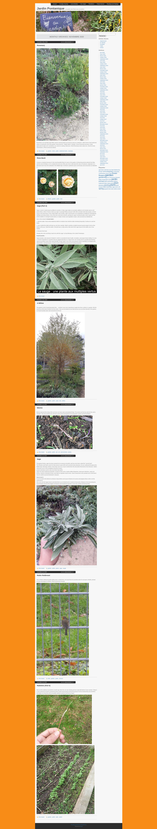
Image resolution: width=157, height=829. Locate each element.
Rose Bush (41, 158)
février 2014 (103, 148)
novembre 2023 (104, 70)
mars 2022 (102, 83)
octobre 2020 (103, 98)
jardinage (101, 181)
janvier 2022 (103, 85)
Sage (39, 459)
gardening (103, 177)
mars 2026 (102, 54)
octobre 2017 (103, 119)
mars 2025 (102, 62)
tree (60, 400)
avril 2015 (102, 137)
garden (49, 151)
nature (108, 183)
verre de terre (64, 452)
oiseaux (61, 678)
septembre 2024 (104, 65)
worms (69, 452)
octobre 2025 (103, 57)
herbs (53, 151)
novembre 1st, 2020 (42, 404)
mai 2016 (102, 125)
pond (117, 185)
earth (110, 173)
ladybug (115, 181)
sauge (64, 568)
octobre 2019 (103, 106)
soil (57, 452)
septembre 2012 (104, 163)
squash (106, 189)
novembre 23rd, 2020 (42, 42)
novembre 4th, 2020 (42, 154)
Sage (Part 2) (42, 206)
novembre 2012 (104, 160)
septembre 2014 (104, 143)
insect (109, 179)
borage (100, 171)
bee (112, 170)
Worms (40, 408)
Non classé (41, 151)
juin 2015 (102, 135)
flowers (49, 198)
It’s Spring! (102, 42)
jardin (57, 151)
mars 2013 (102, 156)
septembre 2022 (104, 80)
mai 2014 (102, 145)
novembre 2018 (104, 114)
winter (115, 189)
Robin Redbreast (43, 575)
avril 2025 (102, 60)
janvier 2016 (103, 132)
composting (116, 171)
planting (107, 185)
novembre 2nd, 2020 (42, 202)
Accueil (55, 4)
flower (114, 173)
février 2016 (103, 130)
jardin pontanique (108, 181)
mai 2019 (102, 109)
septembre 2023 (104, 73)
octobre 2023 (103, 72)
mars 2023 (102, 75)
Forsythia (102, 44)
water (112, 189)
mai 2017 (102, 121)
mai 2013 (102, 155)
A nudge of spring (63, 4)
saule (57, 400)
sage (61, 568)
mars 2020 (102, 101)
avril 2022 (102, 82)
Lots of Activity (74, 4)
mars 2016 (102, 129)
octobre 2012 (103, 161)
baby (110, 169)
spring (101, 189)
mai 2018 (102, 117)
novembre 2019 (104, 104)
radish (60, 817)
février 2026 (103, 55)
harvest (118, 177)
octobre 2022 (103, 78)
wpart (81, 826)
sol (59, 452)
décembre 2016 (104, 124)
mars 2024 (102, 67)
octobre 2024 (103, 64)
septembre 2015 (104, 134)
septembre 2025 (104, 59)
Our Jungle (83, 4)
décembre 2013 (104, 150)
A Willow (40, 303)
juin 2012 (102, 165)
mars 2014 (102, 147)
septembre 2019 (104, 108)
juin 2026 (102, 52)
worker (119, 189)
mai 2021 (102, 91)
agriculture (101, 170)
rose (61, 198)
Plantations (91, 4)
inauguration (105, 179)
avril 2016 (102, 127)
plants (57, 568)
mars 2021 (102, 95)
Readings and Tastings (112, 4)
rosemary (70, 151)
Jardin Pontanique (51, 8)
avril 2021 (102, 93)
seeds (116, 187)
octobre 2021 (103, 88)
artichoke (106, 170)
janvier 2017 (103, 122)
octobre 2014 (103, 142)
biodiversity (117, 170)
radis (57, 817)
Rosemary (41, 45)
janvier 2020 (103, 103)
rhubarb (101, 187)
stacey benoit (68, 42)
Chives (101, 47)
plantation (101, 185)
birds (49, 678)
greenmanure (113, 177)
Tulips (101, 46)
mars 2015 (102, 139)
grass (108, 177)
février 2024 (103, 68)
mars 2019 (102, 112)
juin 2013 (102, 153)
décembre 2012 (104, 158)
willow (63, 400)
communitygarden (107, 171)
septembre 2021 (104, 90)
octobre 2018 (103, 116)
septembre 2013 (104, 152)
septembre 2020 (104, 99)
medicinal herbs (63, 151)
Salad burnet (103, 41)
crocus (107, 173)
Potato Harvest (100, 4)
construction (102, 173)
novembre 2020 (104, 96)
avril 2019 (102, 111)
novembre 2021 (104, 86)
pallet (112, 183)
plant (116, 183)
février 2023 (103, 77)
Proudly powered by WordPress (78, 824)
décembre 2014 (104, 140)
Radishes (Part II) (43, 686)
